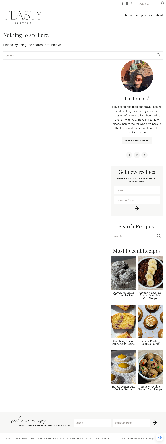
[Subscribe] (137, 208)
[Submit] (159, 55)
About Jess (36, 438)
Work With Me (67, 438)
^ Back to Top (12, 438)
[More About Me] (137, 84)
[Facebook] (122, 3)
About (159, 15)
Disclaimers (102, 438)
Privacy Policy (85, 438)
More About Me (135, 141)
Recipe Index (144, 15)
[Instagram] (127, 3)
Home (129, 15)
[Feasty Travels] (23, 17)
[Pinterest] (131, 3)
